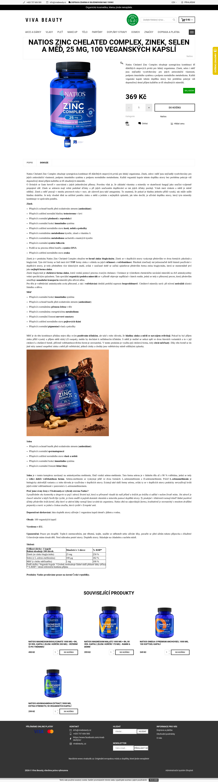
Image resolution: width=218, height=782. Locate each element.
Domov (135, 32)
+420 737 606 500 (34, 2)
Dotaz (145, 123)
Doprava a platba (168, 32)
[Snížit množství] (58, 653)
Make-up (72, 32)
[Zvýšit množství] (58, 651)
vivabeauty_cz (79, 743)
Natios (190, 56)
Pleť (60, 32)
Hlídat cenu (179, 123)
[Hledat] (174, 19)
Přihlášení (189, 2)
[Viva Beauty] (44, 19)
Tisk (127, 125)
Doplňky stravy (117, 32)
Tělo (84, 32)
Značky (148, 32)
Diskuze (44, 162)
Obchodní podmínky (166, 734)
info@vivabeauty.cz (58, 2)
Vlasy (49, 32)
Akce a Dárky (33, 32)
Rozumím (154, 780)
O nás (159, 738)
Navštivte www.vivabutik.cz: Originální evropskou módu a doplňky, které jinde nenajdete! (109, 759)
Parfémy (97, 32)
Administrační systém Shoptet (179, 770)
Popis (30, 162)
